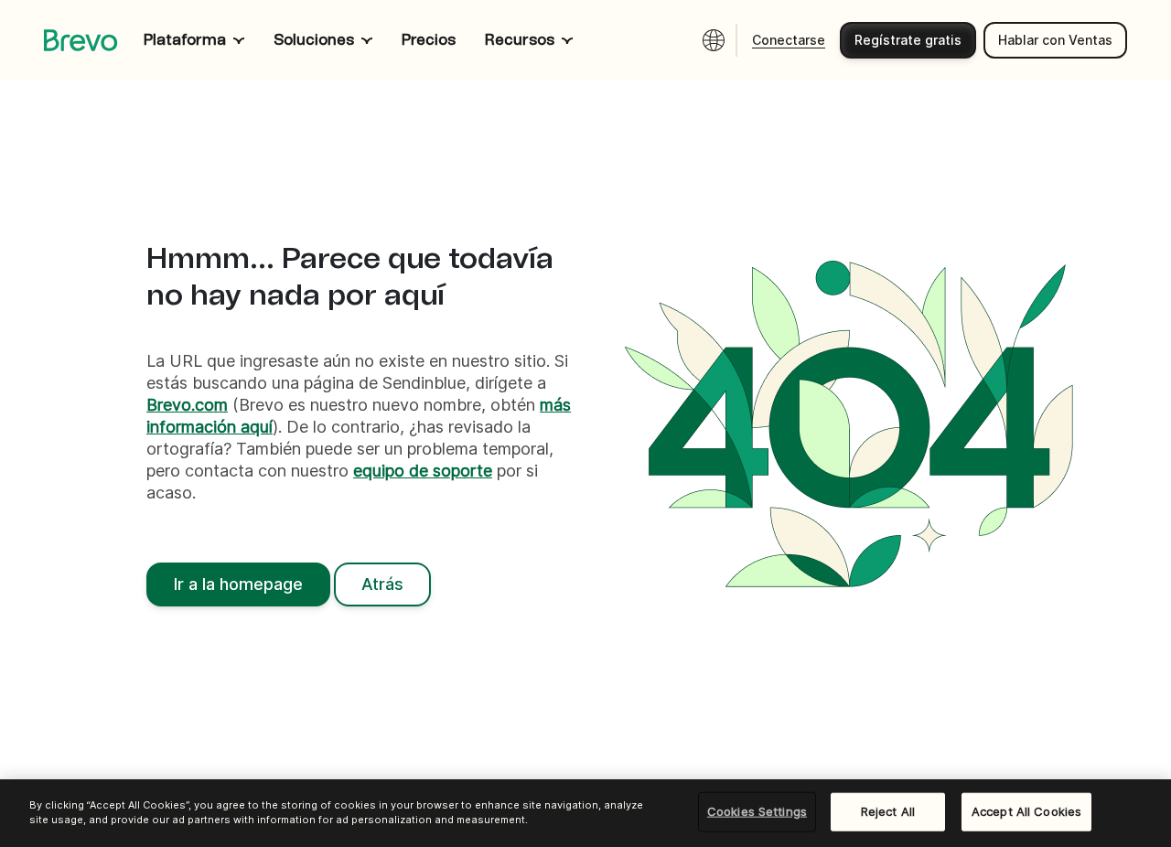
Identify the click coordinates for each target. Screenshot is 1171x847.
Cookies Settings (757, 811)
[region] (585, 813)
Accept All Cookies (1026, 811)
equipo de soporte (422, 470)
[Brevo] (81, 40)
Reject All (888, 811)
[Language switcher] (714, 40)
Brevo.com (187, 404)
